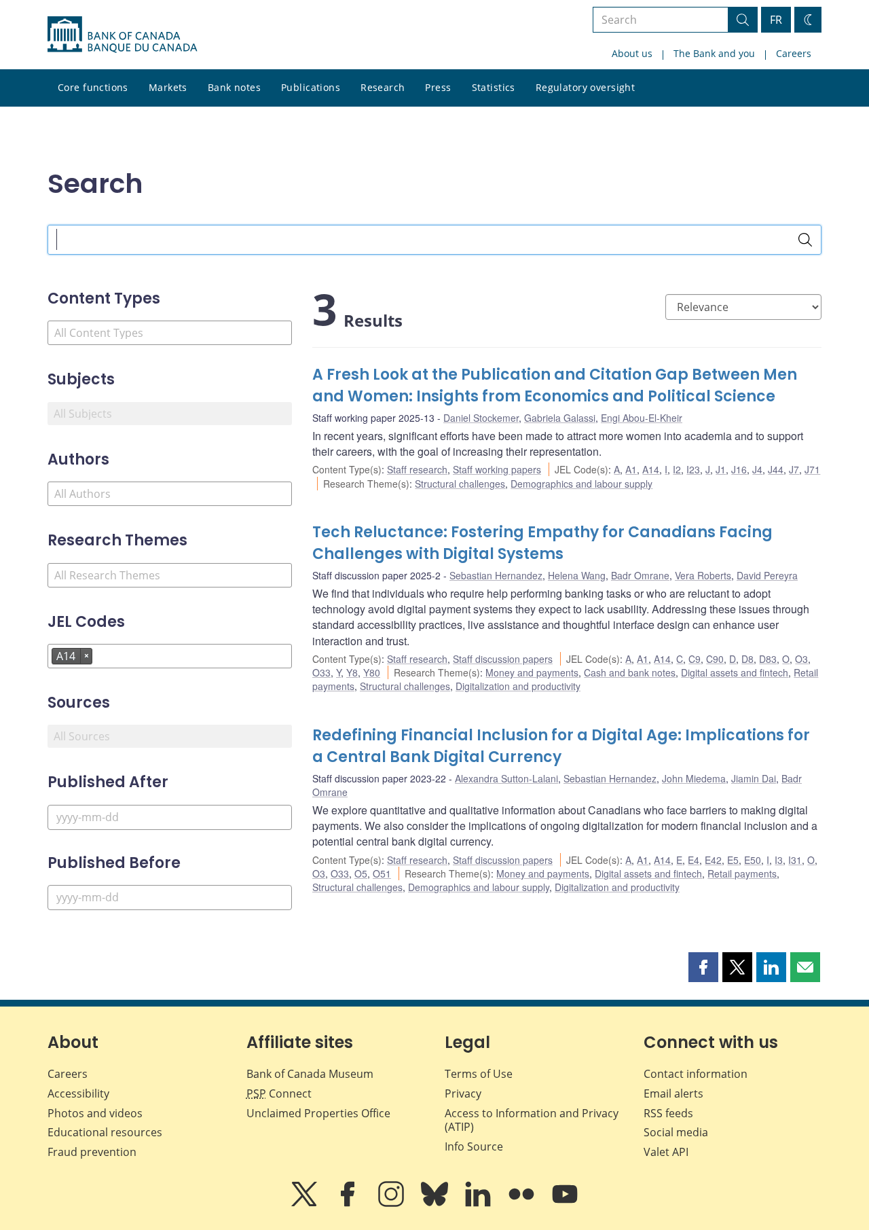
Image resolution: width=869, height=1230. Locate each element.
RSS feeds (668, 1113)
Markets (168, 87)
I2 (677, 469)
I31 (795, 860)
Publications (310, 87)
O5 (360, 873)
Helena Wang (577, 575)
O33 (321, 672)
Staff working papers (497, 469)
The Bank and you (714, 53)
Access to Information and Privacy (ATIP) (531, 1120)
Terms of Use (479, 1073)
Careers (793, 53)
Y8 (352, 672)
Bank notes (234, 87)
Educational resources (105, 1132)
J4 (757, 469)
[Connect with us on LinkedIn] (479, 1203)
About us (632, 53)
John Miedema (694, 778)
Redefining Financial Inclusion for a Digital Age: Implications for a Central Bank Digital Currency (561, 746)
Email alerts (673, 1093)
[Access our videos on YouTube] (564, 1203)
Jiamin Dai (753, 778)
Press (438, 87)
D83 (768, 659)
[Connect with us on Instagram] (392, 1203)
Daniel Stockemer (481, 417)
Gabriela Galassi (559, 417)
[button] (703, 967)
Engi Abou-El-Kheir (641, 417)
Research (382, 87)
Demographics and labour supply (581, 483)
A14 (650, 469)
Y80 (371, 672)
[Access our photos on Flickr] (522, 1203)
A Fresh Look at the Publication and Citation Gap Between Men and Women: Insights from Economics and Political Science (554, 385)
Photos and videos (95, 1113)
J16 (739, 469)
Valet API (666, 1151)
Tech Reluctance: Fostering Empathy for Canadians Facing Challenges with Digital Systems (542, 543)
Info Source (474, 1146)
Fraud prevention (92, 1151)
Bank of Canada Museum (309, 1073)
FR (776, 19)
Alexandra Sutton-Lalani (506, 778)
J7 (794, 469)
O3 (801, 659)
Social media (676, 1132)
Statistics (493, 87)
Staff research (417, 469)
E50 (752, 860)
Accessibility (78, 1093)
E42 (713, 860)
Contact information (695, 1073)
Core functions (93, 87)
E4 (693, 860)
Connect (279, 1093)
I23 (693, 469)
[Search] (805, 240)
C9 (694, 659)
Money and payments (531, 672)
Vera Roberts (703, 575)
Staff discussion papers (503, 659)
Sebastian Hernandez (495, 575)
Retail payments (742, 873)
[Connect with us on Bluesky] (436, 1203)
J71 (812, 469)
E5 (733, 860)
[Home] (122, 34)
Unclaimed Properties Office (318, 1113)
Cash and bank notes (630, 672)
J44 (775, 469)
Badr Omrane (640, 575)
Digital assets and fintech (734, 672)
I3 (779, 860)
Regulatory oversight (585, 87)
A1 (631, 469)
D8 (747, 659)
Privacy (463, 1093)
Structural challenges (460, 483)
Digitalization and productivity (518, 686)
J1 (721, 469)
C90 (715, 659)
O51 (382, 873)
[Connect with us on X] (305, 1203)
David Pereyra (767, 575)
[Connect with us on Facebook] (349, 1203)
